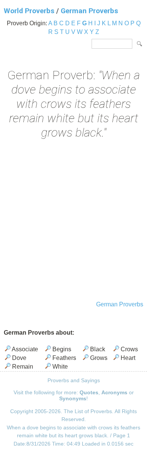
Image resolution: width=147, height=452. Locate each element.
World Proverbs (29, 10)
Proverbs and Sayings (73, 380)
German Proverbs (89, 10)
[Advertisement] (73, 220)
